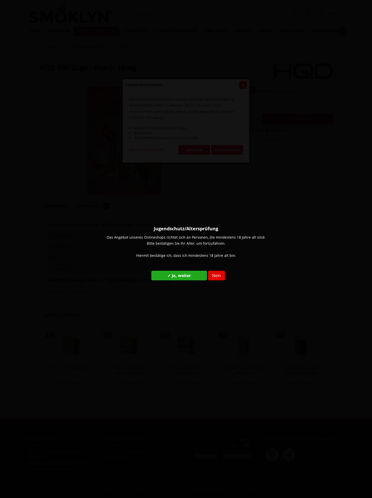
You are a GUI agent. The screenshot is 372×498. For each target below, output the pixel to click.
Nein (216, 275)
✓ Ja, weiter (179, 275)
